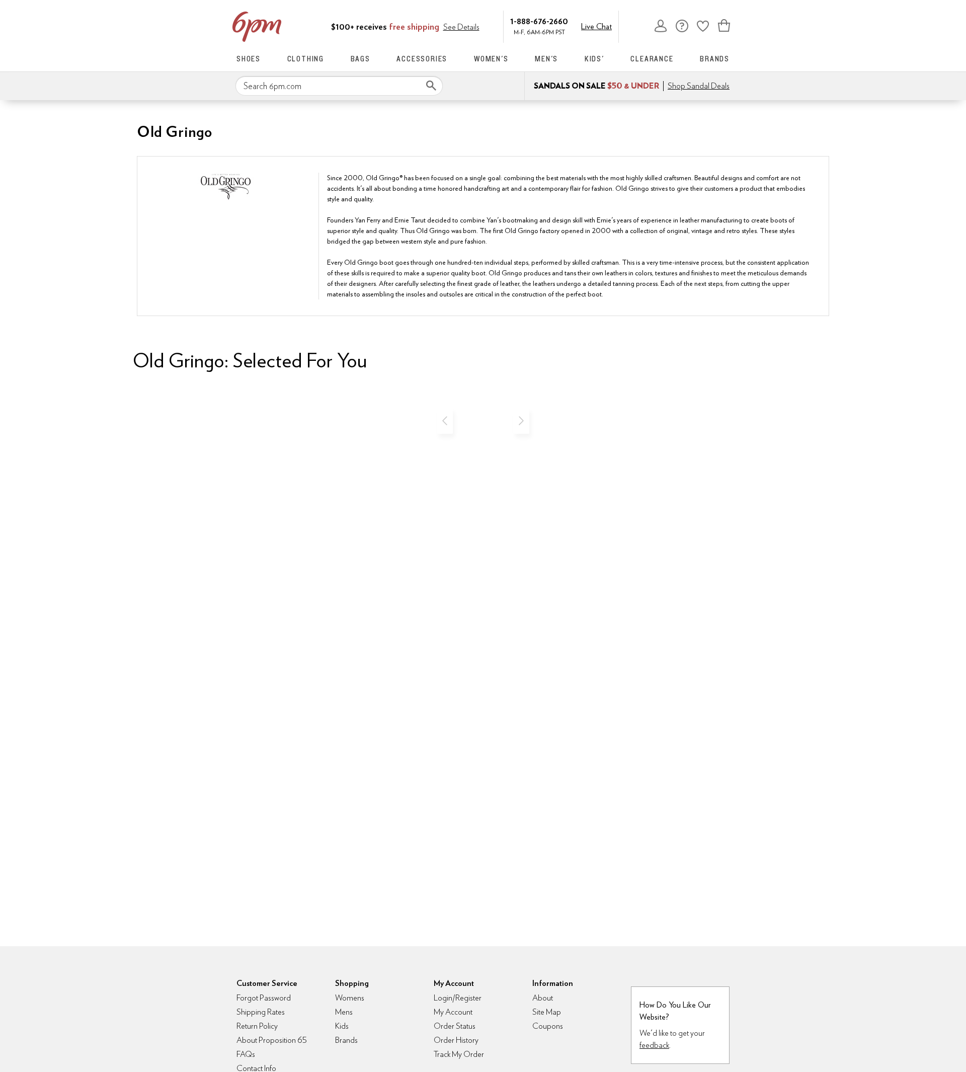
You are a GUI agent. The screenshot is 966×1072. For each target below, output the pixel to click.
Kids (342, 1026)
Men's (546, 58)
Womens (349, 998)
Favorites (703, 26)
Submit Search (431, 85)
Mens (344, 1012)
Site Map (546, 1012)
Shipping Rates (260, 1012)
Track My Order (459, 1054)
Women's (491, 58)
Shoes (248, 58)
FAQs (245, 1054)
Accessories (421, 58)
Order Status (454, 1026)
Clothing (305, 58)
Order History (456, 1040)
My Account (661, 26)
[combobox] (339, 86)
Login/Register (457, 998)
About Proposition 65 (271, 1040)
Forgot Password (263, 998)
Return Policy (257, 1026)
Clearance (651, 58)
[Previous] (445, 421)
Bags (360, 58)
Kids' (594, 58)
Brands (715, 58)
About (542, 998)
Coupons (547, 1026)
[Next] (521, 421)
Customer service (682, 26)
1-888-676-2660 (539, 21)
